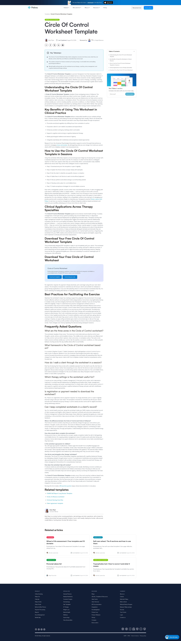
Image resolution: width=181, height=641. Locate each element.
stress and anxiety (61, 145)
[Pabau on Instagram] (36, 629)
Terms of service (135, 635)
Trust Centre (123, 612)
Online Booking (39, 594)
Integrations (94, 607)
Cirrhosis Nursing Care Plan (55, 500)
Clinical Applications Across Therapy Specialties (121, 67)
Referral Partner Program (126, 604)
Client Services (95, 601)
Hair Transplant (67, 604)
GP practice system (65, 486)
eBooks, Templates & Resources (100, 596)
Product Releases (96, 615)
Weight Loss (66, 609)
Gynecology (66, 617)
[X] (54, 45)
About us (122, 594)
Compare (94, 620)
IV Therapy (66, 607)
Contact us (122, 617)
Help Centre (95, 599)
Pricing (105, 7)
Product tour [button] (95, 612)
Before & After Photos (40, 607)
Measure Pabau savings (126, 607)
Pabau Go (37, 596)
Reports (37, 612)
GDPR (125, 635)
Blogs (93, 594)
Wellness (65, 615)
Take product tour (136, 7)
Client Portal (38, 604)
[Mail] (62, 45)
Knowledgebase (96, 609)
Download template (54, 277)
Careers (122, 596)
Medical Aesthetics (68, 596)
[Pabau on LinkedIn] (44, 629)
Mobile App (38, 617)
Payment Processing (40, 609)
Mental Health (66, 612)
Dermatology (66, 601)
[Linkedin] (58, 45)
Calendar (37, 599)
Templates (47, 14)
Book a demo (148, 7)
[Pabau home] (46, 45)
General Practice (67, 594)
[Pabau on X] (42, 629)
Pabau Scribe (38, 601)
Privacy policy (143, 635)
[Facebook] (50, 45)
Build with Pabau (124, 599)
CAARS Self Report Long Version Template (59, 493)
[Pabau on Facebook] (39, 629)
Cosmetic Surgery (67, 599)
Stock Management (40, 615)
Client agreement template (55, 503)
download (90, 2)
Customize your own (70, 277)
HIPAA (128, 635)
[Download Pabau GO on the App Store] (108, 2)
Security (122, 609)
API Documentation (96, 604)
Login (121, 615)
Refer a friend (123, 601)
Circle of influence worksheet (55, 496)
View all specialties (67, 620)
